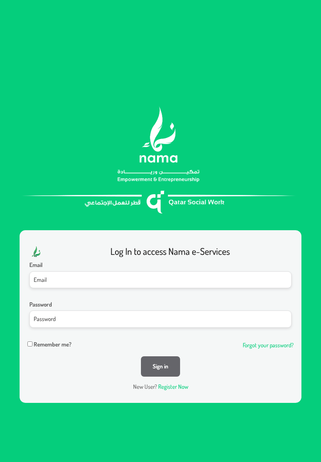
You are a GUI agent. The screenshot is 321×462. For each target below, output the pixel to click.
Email (36, 265)
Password (40, 304)
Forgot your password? (268, 345)
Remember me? (53, 344)
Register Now (173, 386)
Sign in (160, 366)
